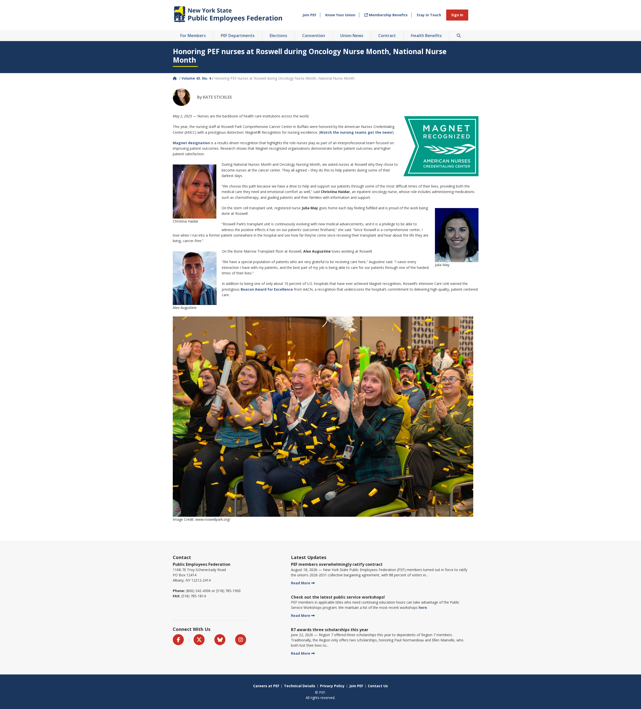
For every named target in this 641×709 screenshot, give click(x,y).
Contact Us (378, 685)
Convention (313, 35)
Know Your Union (340, 15)
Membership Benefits (388, 15)
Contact (182, 557)
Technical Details (299, 685)
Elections (278, 35)
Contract (387, 35)
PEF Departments (238, 35)
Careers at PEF (266, 685)
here (423, 607)
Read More (300, 583)
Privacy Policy (332, 685)
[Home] (175, 78)
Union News (351, 35)
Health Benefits (426, 35)
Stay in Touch (429, 15)
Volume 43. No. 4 (196, 78)
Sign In (457, 15)
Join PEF (309, 15)
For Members (193, 35)
